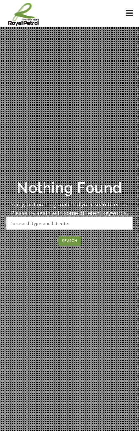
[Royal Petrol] (23, 13)
